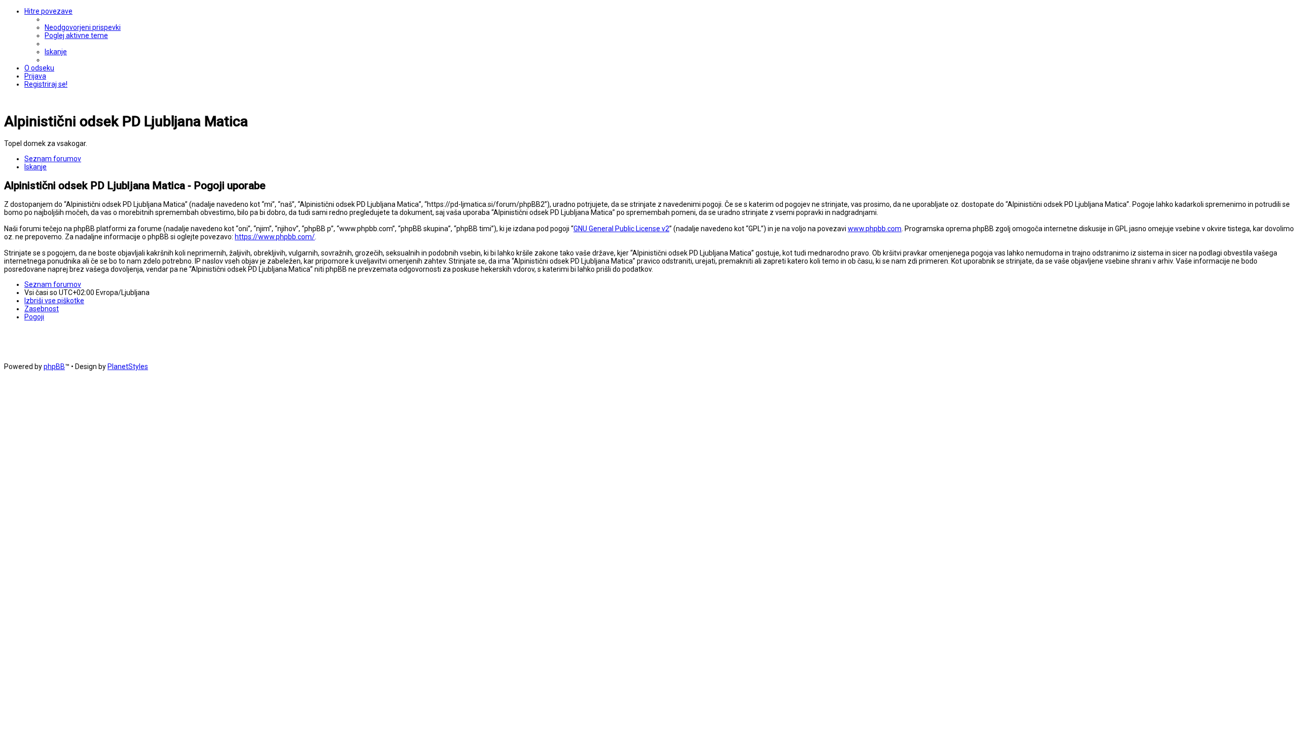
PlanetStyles (127, 366)
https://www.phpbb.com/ (275, 237)
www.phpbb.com (875, 229)
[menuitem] (83, 27)
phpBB (54, 366)
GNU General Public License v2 (621, 229)
